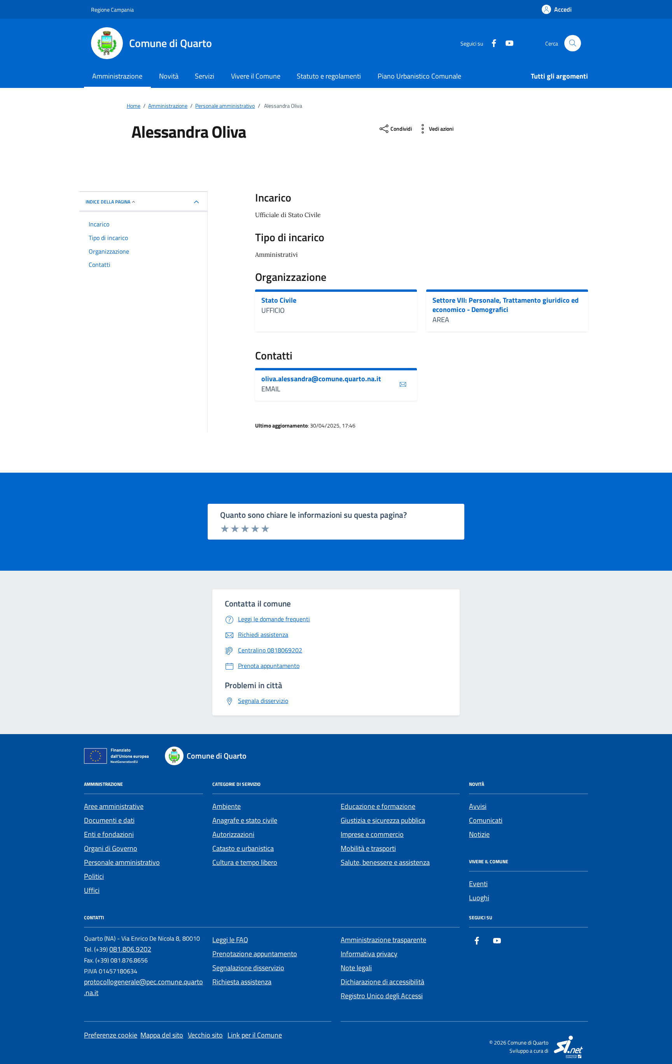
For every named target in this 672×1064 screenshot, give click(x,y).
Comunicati (485, 820)
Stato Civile (278, 300)
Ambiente (226, 806)
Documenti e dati (109, 820)
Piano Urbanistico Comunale (419, 76)
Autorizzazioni (233, 834)
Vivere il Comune (255, 76)
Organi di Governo (110, 848)
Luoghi (479, 897)
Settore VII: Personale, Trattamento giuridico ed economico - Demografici (505, 305)
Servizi (204, 76)
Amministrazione (117, 76)
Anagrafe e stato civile (244, 820)
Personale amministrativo (122, 862)
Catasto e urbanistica (243, 848)
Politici (94, 876)
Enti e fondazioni (109, 834)
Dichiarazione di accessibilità (382, 981)
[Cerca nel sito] (572, 43)
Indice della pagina (108, 201)
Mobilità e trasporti (368, 848)
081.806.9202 (130, 949)
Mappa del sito (161, 1035)
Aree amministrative (114, 806)
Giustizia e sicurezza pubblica (383, 820)
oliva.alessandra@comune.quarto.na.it (321, 379)
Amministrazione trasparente (383, 939)
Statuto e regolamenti (329, 76)
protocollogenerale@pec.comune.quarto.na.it (143, 987)
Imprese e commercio (372, 834)
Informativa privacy (369, 953)
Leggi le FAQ (230, 939)
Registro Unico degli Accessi (382, 995)
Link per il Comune (255, 1035)
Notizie (479, 834)
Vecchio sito (205, 1035)
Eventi (478, 883)
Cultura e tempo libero (244, 862)
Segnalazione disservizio (248, 967)
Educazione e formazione (378, 806)
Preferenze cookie (110, 1035)
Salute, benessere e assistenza (385, 862)
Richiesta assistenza (241, 981)
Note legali (356, 967)
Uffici (92, 890)
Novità (168, 76)
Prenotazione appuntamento (254, 953)
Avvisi (477, 806)
